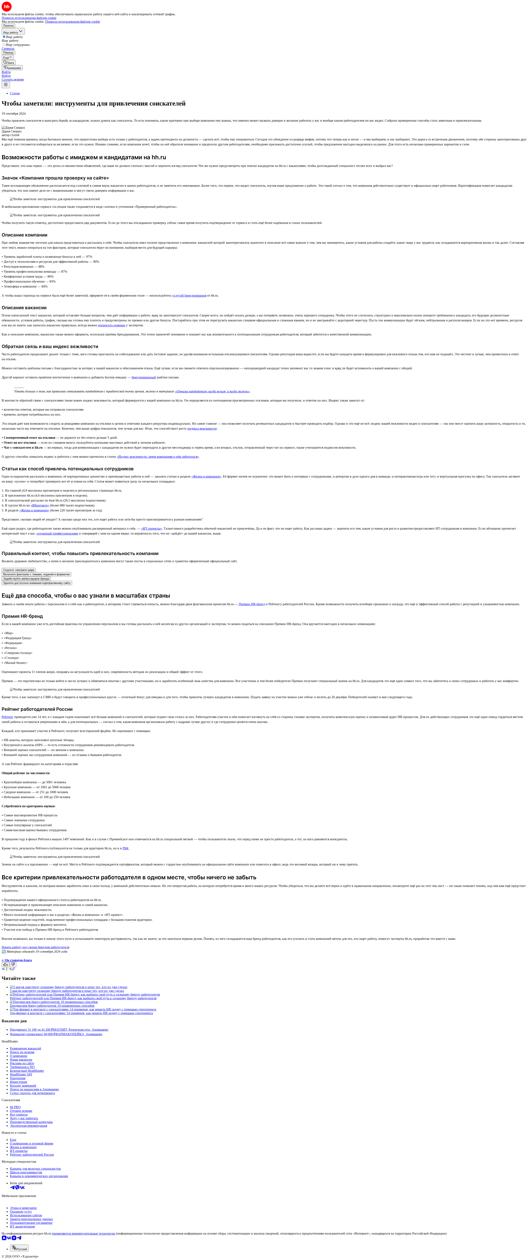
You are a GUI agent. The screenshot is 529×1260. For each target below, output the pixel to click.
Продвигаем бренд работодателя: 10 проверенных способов (52, 1005)
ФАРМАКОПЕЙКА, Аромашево (78, 1034)
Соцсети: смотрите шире (18, 570)
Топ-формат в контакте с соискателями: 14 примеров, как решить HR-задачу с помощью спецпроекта (81, 1013)
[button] (6, 72)
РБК (126, 848)
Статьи (15, 93)
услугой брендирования (189, 295)
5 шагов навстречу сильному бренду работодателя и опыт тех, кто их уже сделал (67, 991)
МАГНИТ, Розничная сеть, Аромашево (80, 1029)
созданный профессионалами (57, 533)
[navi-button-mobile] (6, 84)
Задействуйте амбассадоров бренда (26, 578)
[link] (9, 62)
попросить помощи (111, 325)
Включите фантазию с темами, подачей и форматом (36, 574)
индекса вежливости (202, 428)
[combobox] (19, 1248)
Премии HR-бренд (252, 604)
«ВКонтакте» (40, 505)
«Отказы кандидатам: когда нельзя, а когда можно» (212, 391)
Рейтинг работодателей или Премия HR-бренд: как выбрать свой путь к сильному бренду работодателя (83, 998)
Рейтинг (7, 717)
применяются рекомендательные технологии (83, 1233)
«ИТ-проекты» (151, 528)
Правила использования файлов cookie (72, 21)
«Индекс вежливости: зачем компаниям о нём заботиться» (158, 456)
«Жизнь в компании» (206, 476)
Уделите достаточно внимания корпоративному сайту (36, 583)
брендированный (144, 377)
